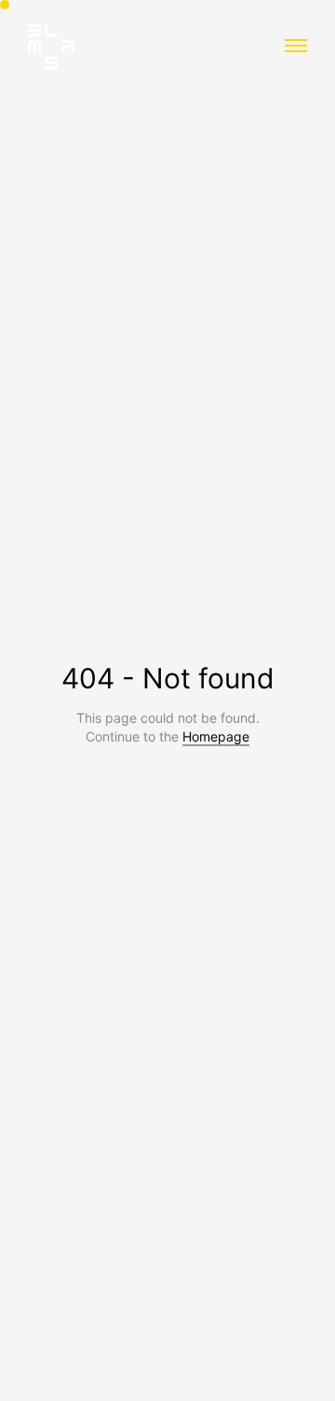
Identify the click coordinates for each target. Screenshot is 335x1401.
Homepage (215, 736)
